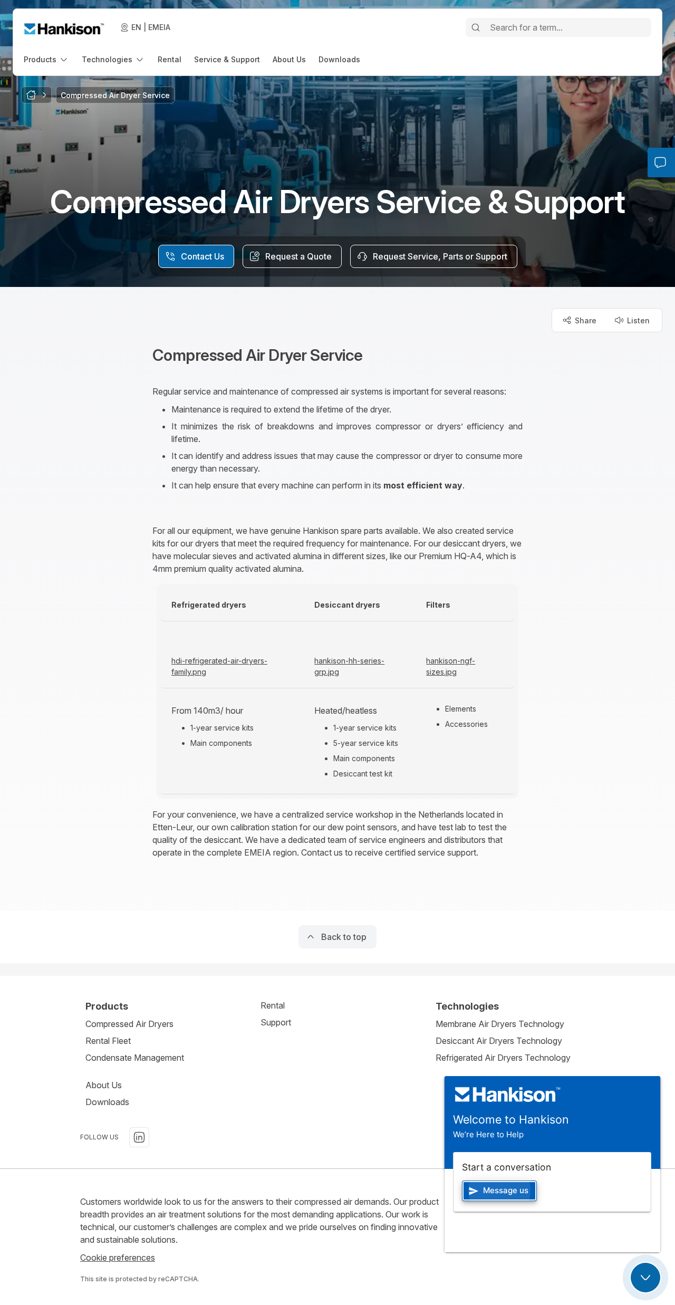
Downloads (107, 1102)
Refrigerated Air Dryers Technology (503, 1057)
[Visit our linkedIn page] (139, 1137)
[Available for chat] (645, 1277)
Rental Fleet (108, 1040)
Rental (273, 1005)
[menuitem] (46, 59)
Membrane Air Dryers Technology (500, 1024)
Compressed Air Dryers (129, 1024)
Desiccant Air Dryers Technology (499, 1040)
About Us (103, 1085)
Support (276, 1022)
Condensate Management (134, 1057)
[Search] (475, 27)
